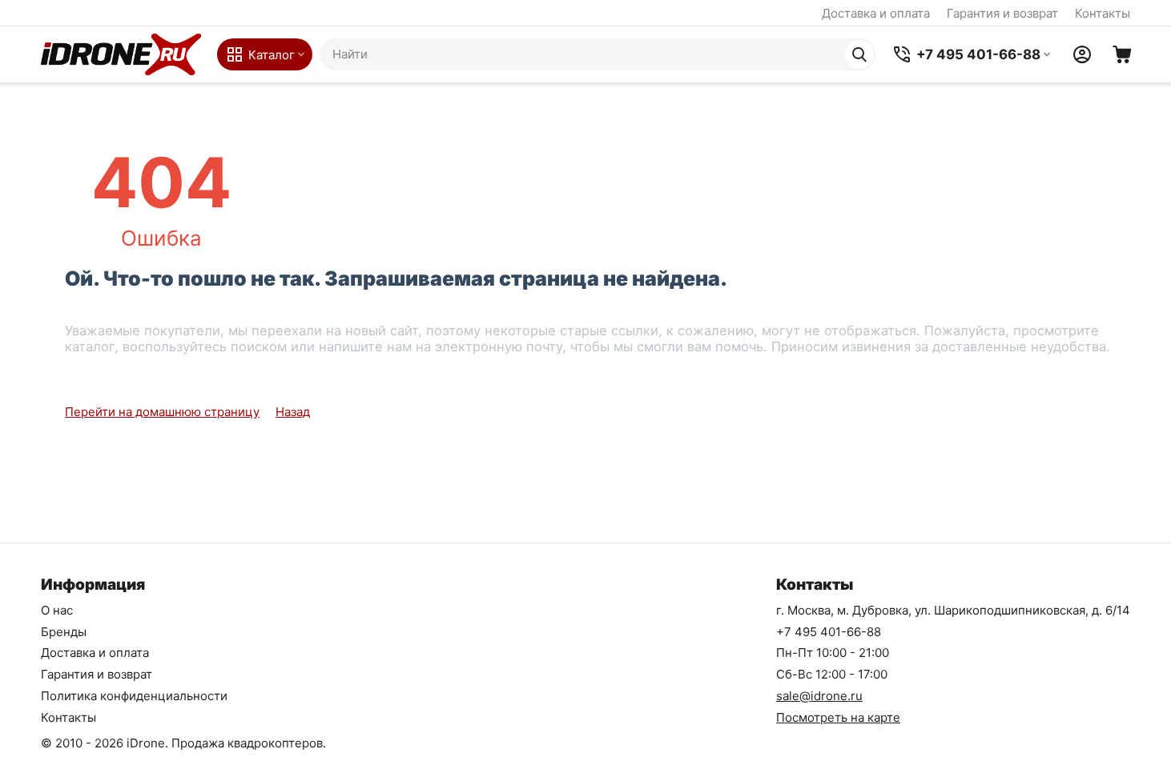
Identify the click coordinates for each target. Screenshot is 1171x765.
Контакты (1102, 13)
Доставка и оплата (876, 13)
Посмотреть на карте (838, 717)
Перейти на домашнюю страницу (162, 411)
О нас (57, 610)
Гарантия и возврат (1002, 13)
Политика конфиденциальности (134, 695)
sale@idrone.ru (819, 695)
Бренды (64, 631)
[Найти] (859, 54)
